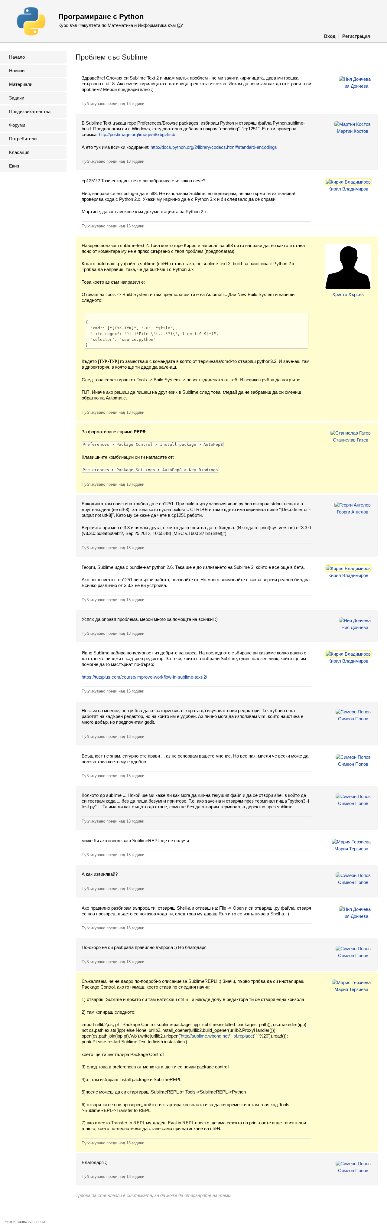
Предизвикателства (29, 111)
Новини (16, 70)
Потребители (23, 138)
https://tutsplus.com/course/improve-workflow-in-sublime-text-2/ (144, 677)
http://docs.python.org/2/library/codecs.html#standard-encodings (214, 147)
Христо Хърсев (348, 294)
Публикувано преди (113, 103)
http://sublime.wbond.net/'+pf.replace (217, 1035)
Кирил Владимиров (348, 188)
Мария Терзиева (351, 848)
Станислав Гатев (350, 439)
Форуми (17, 125)
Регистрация (356, 36)
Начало (17, 57)
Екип (14, 165)
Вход (330, 36)
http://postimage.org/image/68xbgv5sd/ (137, 134)
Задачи (16, 97)
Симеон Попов (353, 718)
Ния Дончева (354, 86)
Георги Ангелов (352, 511)
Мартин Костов (352, 131)
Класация (19, 152)
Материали (20, 84)
